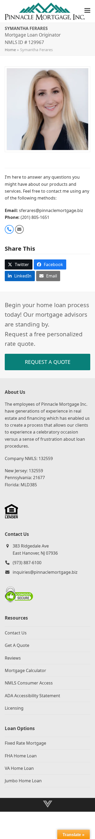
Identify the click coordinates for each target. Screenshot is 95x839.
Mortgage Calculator (25, 670)
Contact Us (16, 633)
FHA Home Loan (21, 756)
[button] (87, 10)
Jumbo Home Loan (23, 781)
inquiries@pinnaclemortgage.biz (45, 572)
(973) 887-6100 (27, 563)
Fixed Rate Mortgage (25, 743)
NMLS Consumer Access (29, 683)
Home (10, 49)
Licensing (14, 708)
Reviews (13, 658)
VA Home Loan (19, 768)
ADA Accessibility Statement (32, 696)
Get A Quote (17, 645)
